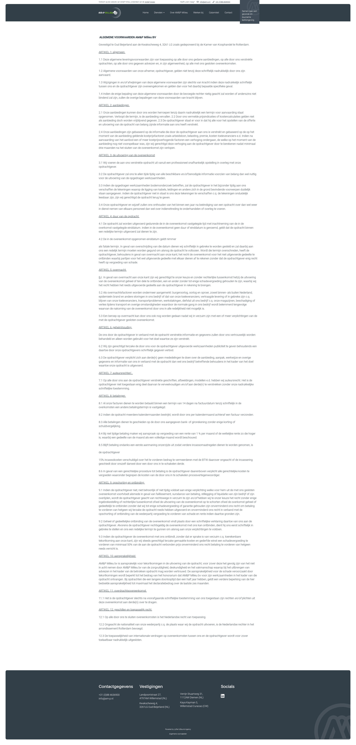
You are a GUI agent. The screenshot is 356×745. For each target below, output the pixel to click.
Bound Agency (185, 729)
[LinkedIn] (223, 696)
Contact (228, 12)
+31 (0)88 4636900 (223, 2)
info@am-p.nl (205, 2)
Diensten (158, 12)
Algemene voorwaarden (178, 734)
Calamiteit (214, 12)
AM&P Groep (150, 2)
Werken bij (198, 12)
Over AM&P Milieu (179, 12)
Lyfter (176, 729)
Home (146, 12)
